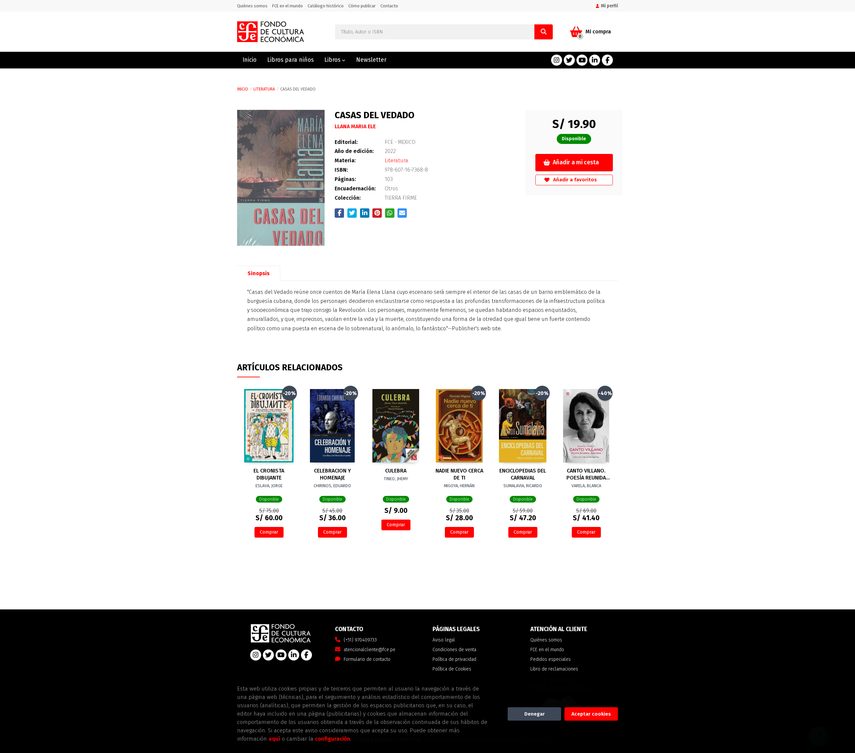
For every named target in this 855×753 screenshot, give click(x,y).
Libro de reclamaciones (554, 669)
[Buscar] (543, 31)
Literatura (264, 89)
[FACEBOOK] (607, 60)
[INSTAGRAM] (556, 60)
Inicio (242, 89)
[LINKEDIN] (594, 60)
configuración (332, 738)
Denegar (534, 714)
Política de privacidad (454, 659)
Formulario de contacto (367, 659)
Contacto (389, 5)
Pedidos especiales (550, 659)
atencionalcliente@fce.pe (369, 649)
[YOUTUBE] (581, 60)
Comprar (269, 532)
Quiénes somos (252, 5)
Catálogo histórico (326, 5)
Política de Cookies (452, 669)
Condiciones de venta (454, 649)
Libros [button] (333, 59)
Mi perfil (609, 6)
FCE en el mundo (287, 5)
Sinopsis (258, 273)
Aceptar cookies (591, 714)
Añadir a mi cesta (576, 162)
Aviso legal (444, 640)
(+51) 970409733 (360, 640)
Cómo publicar (362, 5)
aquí (274, 738)
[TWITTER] (569, 60)
